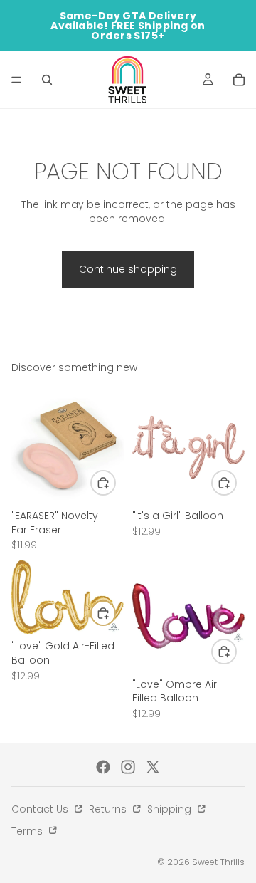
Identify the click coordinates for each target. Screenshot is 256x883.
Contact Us (41, 809)
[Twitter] (152, 766)
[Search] (47, 79)
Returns (109, 809)
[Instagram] (128, 766)
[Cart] (239, 79)
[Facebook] (103, 766)
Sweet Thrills (218, 862)
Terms (28, 831)
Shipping (170, 809)
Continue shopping (128, 269)
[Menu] (16, 79)
